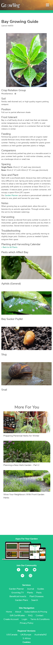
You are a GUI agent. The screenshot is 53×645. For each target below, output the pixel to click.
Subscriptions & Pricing (35, 611)
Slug (4, 354)
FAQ (30, 615)
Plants (30, 592)
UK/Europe (26, 634)
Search (34, 600)
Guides (40, 588)
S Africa (26, 638)
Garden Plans (21, 600)
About (18, 611)
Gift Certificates (17, 615)
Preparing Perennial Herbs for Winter (21, 435)
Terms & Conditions (40, 619)
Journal (30, 588)
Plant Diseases (36, 596)
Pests (39, 592)
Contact (39, 615)
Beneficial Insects (18, 596)
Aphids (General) (11, 283)
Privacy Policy (26, 623)
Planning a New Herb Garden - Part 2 (21, 465)
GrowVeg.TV (17, 592)
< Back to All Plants (9, 247)
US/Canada (11, 634)
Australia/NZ (40, 634)
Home (9, 611)
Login (24, 619)
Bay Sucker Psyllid (12, 319)
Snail (4, 389)
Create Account (11, 619)
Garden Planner (11, 195)
